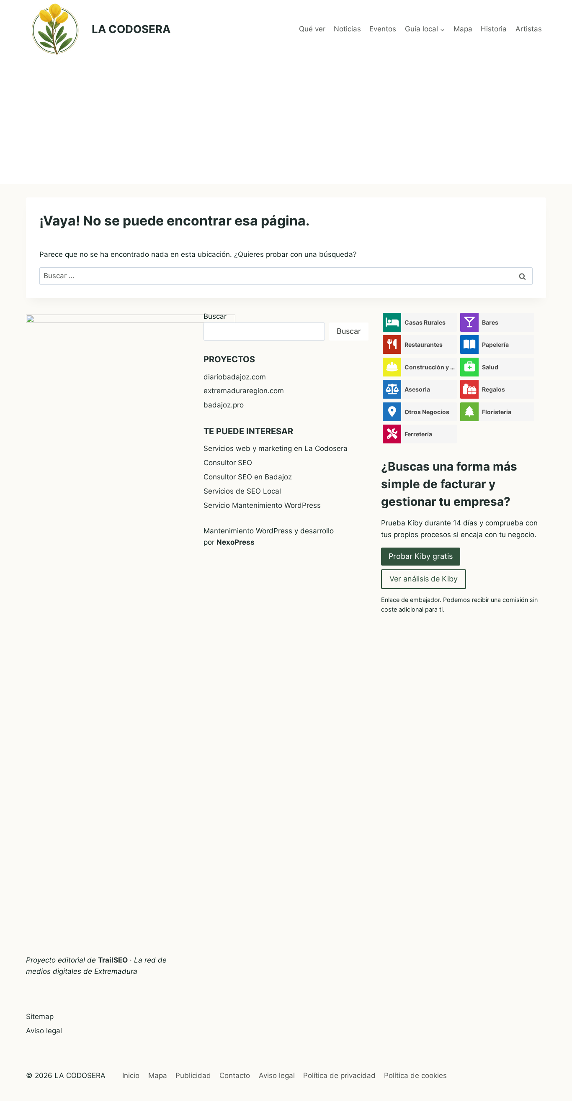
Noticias (347, 29)
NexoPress (235, 542)
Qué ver (312, 29)
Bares (490, 322)
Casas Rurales (425, 322)
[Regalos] (469, 389)
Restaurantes (424, 344)
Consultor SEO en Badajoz (248, 477)
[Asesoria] (392, 389)
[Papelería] (469, 344)
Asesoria (417, 389)
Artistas (528, 29)
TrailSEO (113, 960)
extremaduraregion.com (244, 391)
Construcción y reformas (430, 367)
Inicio (130, 1075)
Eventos (382, 29)
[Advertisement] (286, 121)
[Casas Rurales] (392, 322)
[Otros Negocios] (392, 411)
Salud (490, 367)
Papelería (495, 344)
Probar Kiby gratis (421, 556)
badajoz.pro (224, 405)
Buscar (215, 316)
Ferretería (418, 434)
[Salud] (469, 367)
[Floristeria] (469, 411)
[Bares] (469, 322)
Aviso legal (44, 1031)
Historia (494, 29)
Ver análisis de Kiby (423, 578)
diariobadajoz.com (235, 377)
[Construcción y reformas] (392, 367)
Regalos (493, 389)
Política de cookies (415, 1075)
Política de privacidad (339, 1075)
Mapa (462, 29)
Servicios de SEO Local (242, 491)
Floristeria (496, 411)
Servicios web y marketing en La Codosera (276, 448)
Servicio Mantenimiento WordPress (262, 505)
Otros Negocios (427, 411)
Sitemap (40, 1016)
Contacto (234, 1075)
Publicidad (193, 1075)
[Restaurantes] (392, 344)
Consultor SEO (228, 462)
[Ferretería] (392, 434)
